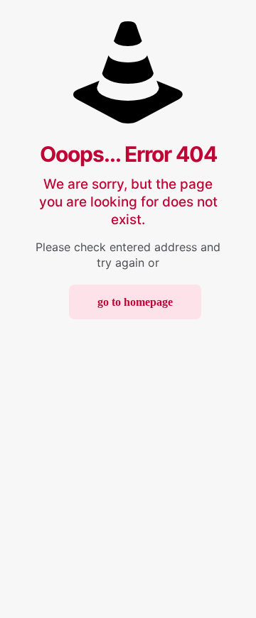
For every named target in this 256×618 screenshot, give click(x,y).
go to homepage (135, 302)
